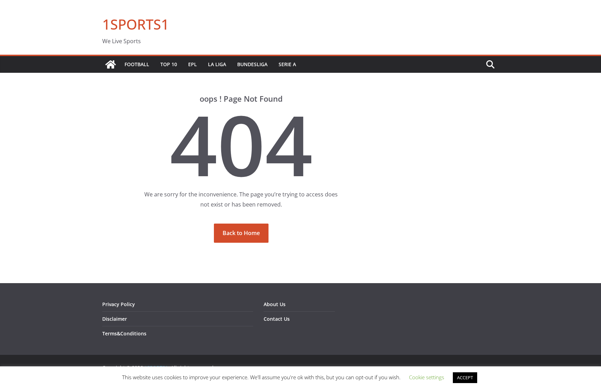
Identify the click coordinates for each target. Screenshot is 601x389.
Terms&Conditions (124, 333)
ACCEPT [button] (465, 377)
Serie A (287, 64)
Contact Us (277, 319)
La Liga (217, 64)
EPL (192, 64)
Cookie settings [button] (426, 377)
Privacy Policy (118, 304)
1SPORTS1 (135, 24)
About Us (275, 304)
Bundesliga (252, 64)
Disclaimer (114, 319)
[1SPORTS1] (110, 64)
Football (137, 64)
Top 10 (168, 64)
